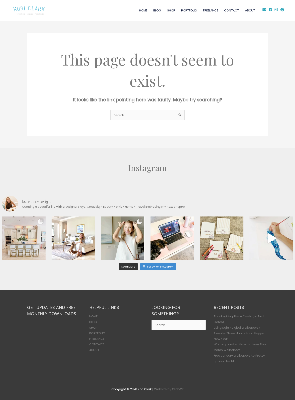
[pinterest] (282, 9)
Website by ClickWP (169, 389)
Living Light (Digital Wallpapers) (237, 327)
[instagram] (276, 9)
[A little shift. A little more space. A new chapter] (73, 238)
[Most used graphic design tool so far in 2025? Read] (122, 238)
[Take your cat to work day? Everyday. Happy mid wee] (172, 238)
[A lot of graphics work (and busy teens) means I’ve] (271, 238)
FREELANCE (210, 10)
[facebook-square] (271, 9)
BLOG (157, 10)
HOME (143, 10)
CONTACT (231, 10)
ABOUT (250, 10)
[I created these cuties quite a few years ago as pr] (222, 238)
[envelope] (265, 9)
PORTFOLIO (189, 10)
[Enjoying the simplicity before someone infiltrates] (24, 238)
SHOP (171, 10)
